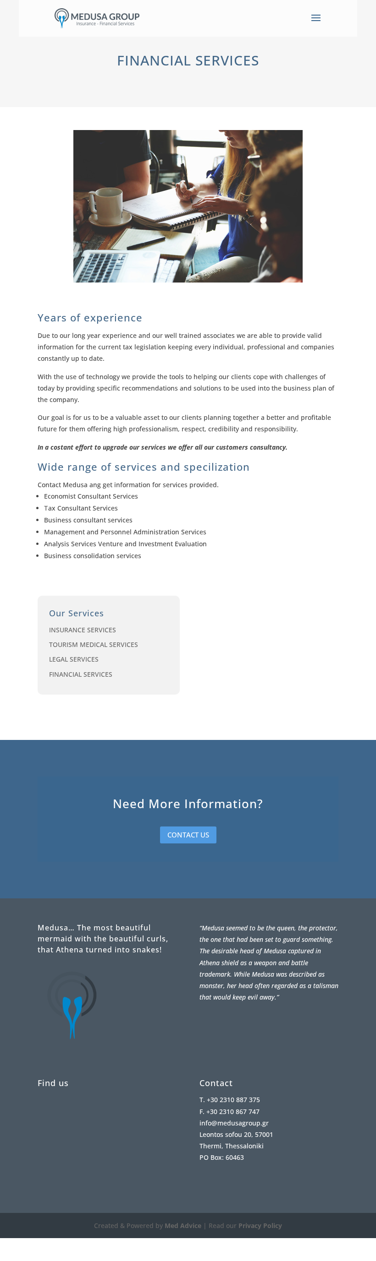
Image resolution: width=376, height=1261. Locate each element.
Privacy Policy (260, 1225)
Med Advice (183, 1225)
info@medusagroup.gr (234, 1123)
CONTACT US (188, 834)
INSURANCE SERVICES (82, 629)
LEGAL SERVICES (74, 659)
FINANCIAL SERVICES (80, 674)
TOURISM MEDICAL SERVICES (93, 644)
